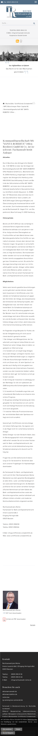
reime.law (5, 697)
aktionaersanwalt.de (9, 692)
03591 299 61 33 (12, 2)
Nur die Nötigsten (8, 733)
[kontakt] (2, 2)
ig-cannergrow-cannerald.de (12, 700)
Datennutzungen (32, 719)
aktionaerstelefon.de (9, 694)
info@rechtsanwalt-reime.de (21, 680)
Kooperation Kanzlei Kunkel (18, 35)
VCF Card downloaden (13, 613)
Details (18, 729)
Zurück (32, 625)
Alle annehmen (7, 729)
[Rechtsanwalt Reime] (3, 104)
